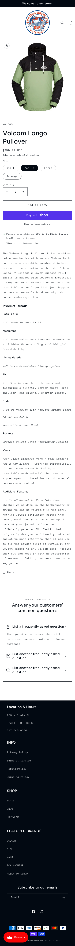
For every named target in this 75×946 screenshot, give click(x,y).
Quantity (8, 184)
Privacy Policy (17, 752)
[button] (5, 23)
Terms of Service (19, 760)
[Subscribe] (64, 897)
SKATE (10, 800)
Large (48, 167)
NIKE (10, 849)
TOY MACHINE (15, 865)
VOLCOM (11, 840)
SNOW (10, 808)
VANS (10, 857)
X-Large (12, 176)
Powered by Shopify (54, 940)
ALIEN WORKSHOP (17, 873)
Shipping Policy (18, 776)
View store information (23, 243)
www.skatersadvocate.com (31, 940)
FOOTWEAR (13, 817)
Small (10, 167)
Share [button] (10, 572)
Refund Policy (17, 768)
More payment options (37, 224)
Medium (29, 167)
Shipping (7, 155)
